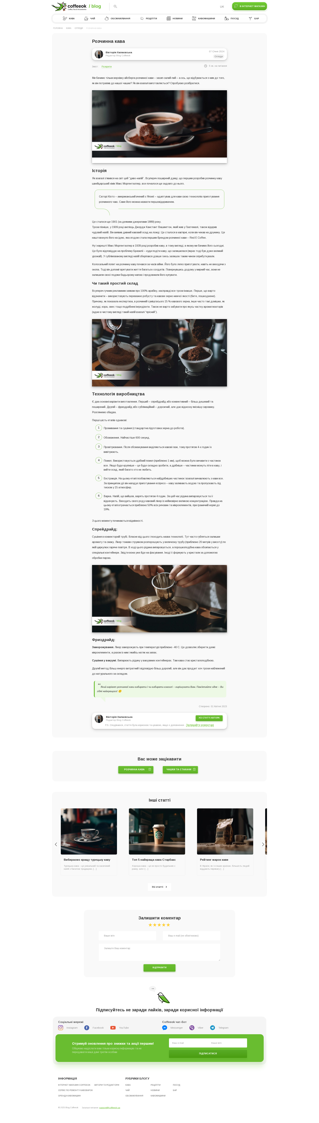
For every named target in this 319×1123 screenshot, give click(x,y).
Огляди (79, 28)
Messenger (176, 1027)
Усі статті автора (209, 718)
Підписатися (208, 1053)
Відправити (159, 967)
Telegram (223, 1027)
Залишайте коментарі (200, 725)
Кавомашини (206, 18)
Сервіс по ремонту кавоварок (75, 1090)
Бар (256, 18)
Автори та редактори (106, 1085)
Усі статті (157, 887)
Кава (72, 18)
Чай (92, 18)
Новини (178, 18)
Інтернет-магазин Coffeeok (74, 1085)
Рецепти (151, 18)
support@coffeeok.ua (109, 1107)
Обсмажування (120, 18)
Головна (58, 28)
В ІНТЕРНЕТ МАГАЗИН (252, 6)
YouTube (124, 1027)
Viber (200, 1027)
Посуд (235, 18)
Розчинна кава (134, 769)
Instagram (72, 1027)
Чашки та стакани (178, 769)
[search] (115, 7)
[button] (56, 844)
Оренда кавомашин (69, 1096)
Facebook (98, 1027)
